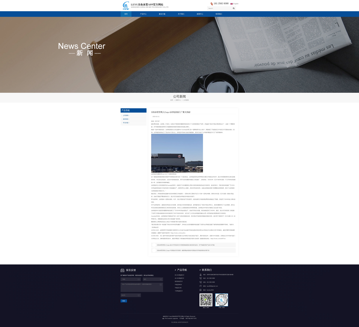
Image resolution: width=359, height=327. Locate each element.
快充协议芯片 (179, 281)
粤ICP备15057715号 (191, 318)
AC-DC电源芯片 (179, 278)
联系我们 (219, 14)
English (235, 3)
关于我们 (181, 14)
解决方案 (162, 14)
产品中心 (143, 14)
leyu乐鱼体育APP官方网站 (147, 4)
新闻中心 (200, 14)
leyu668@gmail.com (212, 286)
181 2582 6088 (211, 278)
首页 (126, 14)
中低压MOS (178, 284)
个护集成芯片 (179, 291)
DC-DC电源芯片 (179, 275)
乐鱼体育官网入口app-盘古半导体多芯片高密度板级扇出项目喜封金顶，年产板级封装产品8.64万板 (186, 245)
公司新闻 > (126, 115)
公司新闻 (186, 100)
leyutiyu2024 (210, 290)
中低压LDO (178, 287)
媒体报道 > (126, 119)
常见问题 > (126, 122)
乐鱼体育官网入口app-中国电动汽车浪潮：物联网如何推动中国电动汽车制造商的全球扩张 (183, 250)
